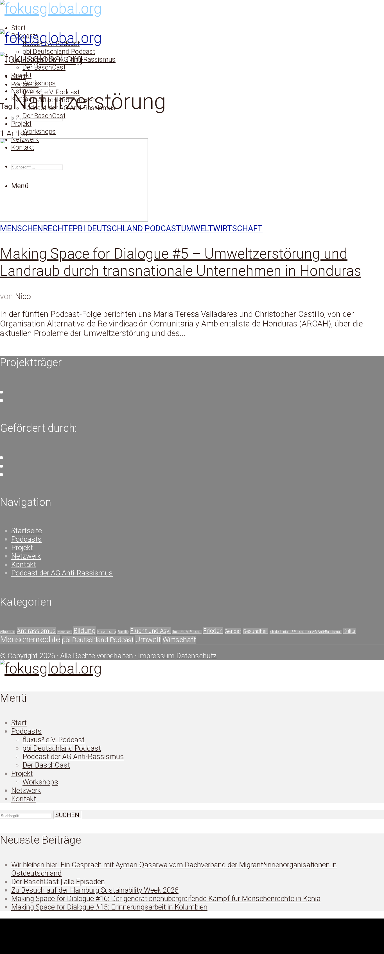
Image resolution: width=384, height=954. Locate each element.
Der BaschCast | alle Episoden (58, 881)
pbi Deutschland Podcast (58, 51)
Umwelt (197, 228)
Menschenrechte (36, 228)
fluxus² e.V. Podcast (187, 632)
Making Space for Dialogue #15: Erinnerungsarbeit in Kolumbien (109, 907)
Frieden (213, 630)
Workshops (39, 83)
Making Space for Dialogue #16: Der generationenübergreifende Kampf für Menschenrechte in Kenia (165, 898)
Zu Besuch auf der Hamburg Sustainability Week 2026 (95, 890)
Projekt (21, 124)
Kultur (349, 631)
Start (18, 28)
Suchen (78, 117)
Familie (123, 632)
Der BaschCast (43, 67)
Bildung (84, 630)
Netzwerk (26, 556)
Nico (23, 296)
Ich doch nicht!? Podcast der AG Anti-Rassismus (306, 632)
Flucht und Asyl (150, 630)
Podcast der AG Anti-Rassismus (62, 573)
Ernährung (106, 631)
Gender (233, 631)
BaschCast (64, 632)
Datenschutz (196, 655)
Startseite (26, 530)
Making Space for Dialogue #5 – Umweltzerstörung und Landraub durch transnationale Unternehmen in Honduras (180, 262)
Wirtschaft (238, 228)
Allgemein (7, 632)
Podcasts (25, 84)
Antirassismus (36, 630)
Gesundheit (255, 631)
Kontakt (23, 564)
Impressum (156, 655)
